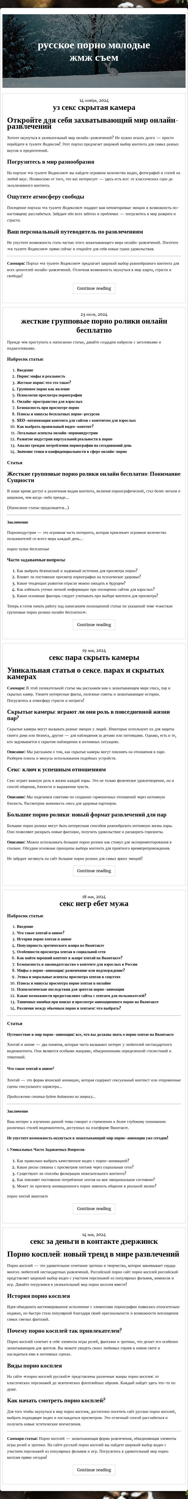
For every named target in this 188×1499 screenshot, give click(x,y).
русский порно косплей (84, 1444)
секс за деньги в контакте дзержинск (94, 1241)
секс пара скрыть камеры (94, 657)
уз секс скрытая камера (94, 107)
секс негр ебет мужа (94, 903)
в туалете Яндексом (42, 144)
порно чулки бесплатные (28, 548)
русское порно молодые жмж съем (94, 51)
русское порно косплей (155, 1411)
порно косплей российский (155, 1271)
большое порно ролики (78, 858)
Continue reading (96, 290)
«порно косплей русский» (46, 1376)
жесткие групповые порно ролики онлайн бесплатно (94, 325)
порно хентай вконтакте (27, 1196)
